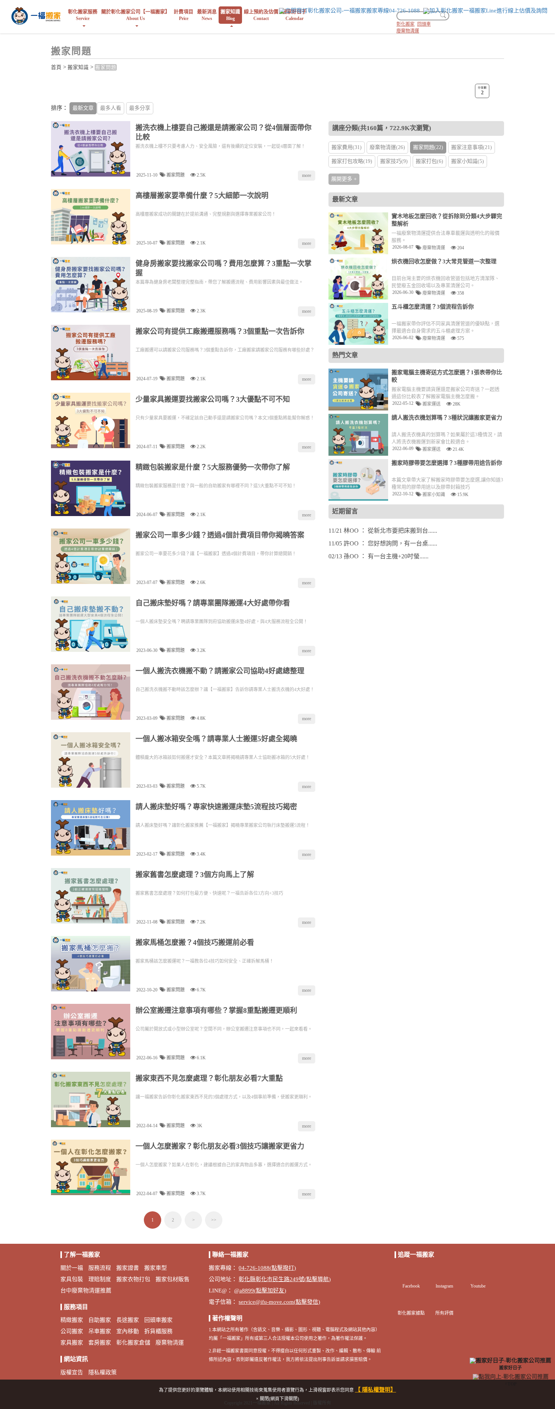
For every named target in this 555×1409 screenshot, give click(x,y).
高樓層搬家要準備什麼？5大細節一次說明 (202, 196)
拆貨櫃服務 (158, 1331)
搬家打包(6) (429, 161)
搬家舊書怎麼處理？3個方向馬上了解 (195, 875)
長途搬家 (127, 1320)
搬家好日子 (510, 1367)
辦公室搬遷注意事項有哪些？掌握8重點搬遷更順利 (216, 1010)
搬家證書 (127, 1268)
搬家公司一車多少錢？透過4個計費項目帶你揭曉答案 (220, 535)
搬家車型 (155, 1268)
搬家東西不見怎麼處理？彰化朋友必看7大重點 (209, 1078)
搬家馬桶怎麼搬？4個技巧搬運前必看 (195, 943)
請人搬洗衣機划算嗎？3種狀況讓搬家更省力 (447, 418)
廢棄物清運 (407, 31)
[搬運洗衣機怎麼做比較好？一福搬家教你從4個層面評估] (90, 149)
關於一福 (71, 1268)
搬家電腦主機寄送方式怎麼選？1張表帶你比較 (447, 376)
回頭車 (424, 24)
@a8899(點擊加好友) (260, 1291)
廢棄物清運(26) (387, 147)
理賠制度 (99, 1279)
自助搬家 (99, 1320)
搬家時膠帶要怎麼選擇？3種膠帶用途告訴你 (447, 463)
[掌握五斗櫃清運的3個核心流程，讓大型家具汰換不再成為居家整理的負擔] (358, 324)
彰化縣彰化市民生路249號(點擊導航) (285, 1279)
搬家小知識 (433, 494)
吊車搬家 (99, 1331)
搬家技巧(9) (394, 161)
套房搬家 (99, 1343)
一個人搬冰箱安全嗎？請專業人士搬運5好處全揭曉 (216, 739)
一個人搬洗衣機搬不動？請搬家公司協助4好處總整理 (220, 671)
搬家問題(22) (428, 147)
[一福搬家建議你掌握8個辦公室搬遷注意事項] (90, 1031)
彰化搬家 (405, 24)
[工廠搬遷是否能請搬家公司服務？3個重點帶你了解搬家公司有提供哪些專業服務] (90, 352)
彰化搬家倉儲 (133, 1343)
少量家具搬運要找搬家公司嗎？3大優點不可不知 (213, 399)
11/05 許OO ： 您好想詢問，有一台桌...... (382, 543)
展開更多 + (344, 179)
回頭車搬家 (158, 1320)
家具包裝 (71, 1279)
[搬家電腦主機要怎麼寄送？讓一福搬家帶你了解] (358, 389)
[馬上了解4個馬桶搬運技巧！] (90, 963)
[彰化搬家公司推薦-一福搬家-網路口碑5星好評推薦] (36, 15)
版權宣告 (71, 1372)
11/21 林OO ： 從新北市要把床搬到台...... (382, 530)
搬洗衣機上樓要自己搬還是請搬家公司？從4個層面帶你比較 (223, 132)
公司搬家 (71, 1331)
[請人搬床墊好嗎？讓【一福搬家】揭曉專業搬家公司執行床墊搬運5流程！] (90, 828)
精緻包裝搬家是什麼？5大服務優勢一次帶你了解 (213, 467)
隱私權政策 (102, 1372)
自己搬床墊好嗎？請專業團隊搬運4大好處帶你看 (213, 603)
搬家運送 (431, 403)
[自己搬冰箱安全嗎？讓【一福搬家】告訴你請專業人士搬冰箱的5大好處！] (90, 760)
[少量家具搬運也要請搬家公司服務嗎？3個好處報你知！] (90, 420)
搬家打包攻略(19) (351, 161)
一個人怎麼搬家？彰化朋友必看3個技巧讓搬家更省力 (220, 1146)
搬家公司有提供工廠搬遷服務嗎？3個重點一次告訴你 (220, 331)
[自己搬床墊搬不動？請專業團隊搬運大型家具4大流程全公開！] (90, 624)
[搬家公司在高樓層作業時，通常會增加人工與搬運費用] (90, 216)
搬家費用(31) (346, 147)
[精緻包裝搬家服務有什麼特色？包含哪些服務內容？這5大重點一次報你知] (90, 488)
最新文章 (83, 108)
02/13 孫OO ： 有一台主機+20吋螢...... (378, 556)
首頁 (56, 67)
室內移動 (127, 1331)
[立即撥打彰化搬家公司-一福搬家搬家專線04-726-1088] (349, 11)
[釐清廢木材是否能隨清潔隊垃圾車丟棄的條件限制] (358, 233)
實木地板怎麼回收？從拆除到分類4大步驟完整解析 (447, 220)
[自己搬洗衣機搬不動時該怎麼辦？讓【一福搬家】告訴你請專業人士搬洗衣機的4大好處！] (90, 692)
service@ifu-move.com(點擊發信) (279, 1302)
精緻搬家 (71, 1320)
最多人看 (110, 108)
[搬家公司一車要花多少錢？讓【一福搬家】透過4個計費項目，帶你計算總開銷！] (90, 556)
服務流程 (99, 1268)
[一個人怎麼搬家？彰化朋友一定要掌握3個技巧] (90, 1167)
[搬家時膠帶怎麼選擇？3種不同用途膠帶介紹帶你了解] (358, 480)
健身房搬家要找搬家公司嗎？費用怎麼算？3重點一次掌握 (223, 268)
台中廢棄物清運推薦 (85, 1291)
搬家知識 (78, 67)
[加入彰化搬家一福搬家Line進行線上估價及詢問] (485, 11)
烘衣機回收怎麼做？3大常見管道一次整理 (444, 261)
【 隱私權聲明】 (375, 1390)
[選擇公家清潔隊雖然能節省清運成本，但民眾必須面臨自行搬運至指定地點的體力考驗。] (358, 279)
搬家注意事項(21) (471, 147)
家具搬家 (71, 1343)
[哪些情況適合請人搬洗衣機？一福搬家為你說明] (358, 435)
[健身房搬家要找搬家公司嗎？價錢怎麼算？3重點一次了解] (90, 284)
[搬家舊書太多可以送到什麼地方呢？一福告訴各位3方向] (90, 895)
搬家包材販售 (173, 1279)
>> (213, 1220)
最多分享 (139, 108)
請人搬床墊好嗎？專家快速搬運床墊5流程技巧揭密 (216, 807)
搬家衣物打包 (133, 1279)
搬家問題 (105, 67)
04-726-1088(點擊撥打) (267, 1268)
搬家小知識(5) (467, 161)
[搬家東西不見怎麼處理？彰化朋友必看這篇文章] (90, 1099)
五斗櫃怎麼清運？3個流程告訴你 (433, 307)
